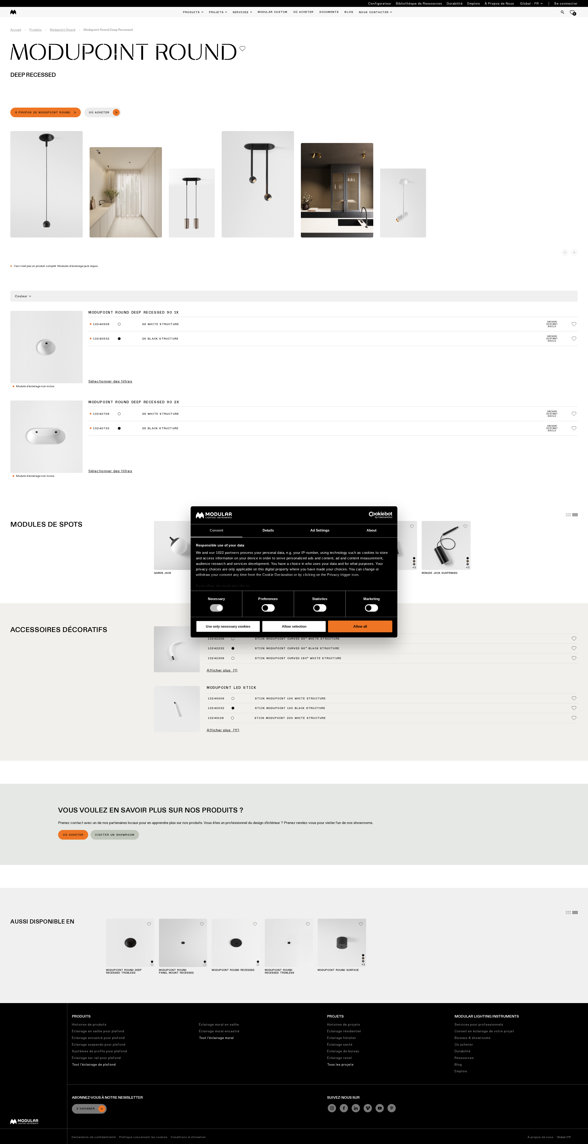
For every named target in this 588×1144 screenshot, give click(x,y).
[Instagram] (332, 1108)
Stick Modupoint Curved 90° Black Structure (297, 648)
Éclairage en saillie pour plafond (98, 1031)
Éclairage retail (339, 1058)
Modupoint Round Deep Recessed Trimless (124, 971)
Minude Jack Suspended (440, 573)
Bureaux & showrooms (473, 1038)
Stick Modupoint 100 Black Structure (290, 708)
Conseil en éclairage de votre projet (484, 1031)
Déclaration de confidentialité (94, 1137)
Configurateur (379, 3)
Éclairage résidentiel (344, 1031)
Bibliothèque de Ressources (419, 3)
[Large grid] (568, 514)
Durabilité (455, 3)
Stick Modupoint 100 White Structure (290, 698)
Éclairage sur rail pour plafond (96, 1058)
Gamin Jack (162, 573)
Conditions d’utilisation (188, 1137)
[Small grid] (575, 514)
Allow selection (294, 626)
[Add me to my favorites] (242, 48)
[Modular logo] (24, 1123)
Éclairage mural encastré (219, 1031)
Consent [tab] (216, 530)
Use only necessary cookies (228, 626)
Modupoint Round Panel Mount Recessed (176, 971)
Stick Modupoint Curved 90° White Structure (297, 639)
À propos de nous (540, 1137)
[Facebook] (344, 1108)
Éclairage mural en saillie (219, 1024)
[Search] (562, 12)
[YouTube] (379, 1108)
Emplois (473, 3)
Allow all (360, 626)
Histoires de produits (89, 1024)
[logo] (13, 12)
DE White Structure (160, 324)
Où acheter (73, 835)
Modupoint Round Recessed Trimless (279, 971)
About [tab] (372, 530)
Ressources (464, 1058)
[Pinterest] (391, 1108)
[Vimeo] (368, 1108)
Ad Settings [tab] (319, 530)
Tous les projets (340, 1064)
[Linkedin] (356, 1108)
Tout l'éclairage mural (216, 1038)
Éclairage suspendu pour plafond (98, 1044)
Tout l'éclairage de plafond (94, 1064)
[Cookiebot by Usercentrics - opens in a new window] (372, 515)
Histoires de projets (343, 1024)
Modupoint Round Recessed (233, 970)
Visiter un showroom (114, 835)
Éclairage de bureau (343, 1051)
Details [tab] (268, 530)
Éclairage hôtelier (341, 1038)
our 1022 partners (224, 553)
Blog (458, 1064)
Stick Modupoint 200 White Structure (290, 718)
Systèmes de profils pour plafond (99, 1051)
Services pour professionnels (479, 1024)
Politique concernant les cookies (143, 1137)
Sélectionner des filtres (110, 381)
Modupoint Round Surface (338, 970)
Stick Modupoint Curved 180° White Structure (298, 658)
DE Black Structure (160, 338)
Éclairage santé (340, 1044)
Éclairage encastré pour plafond (98, 1038)
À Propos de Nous (499, 3)
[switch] (268, 608)
